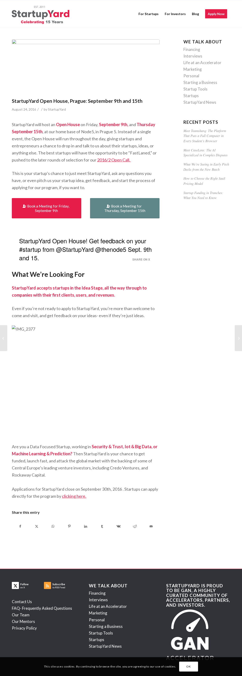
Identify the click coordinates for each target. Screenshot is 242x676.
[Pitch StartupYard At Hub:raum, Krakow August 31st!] (3, 338)
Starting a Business (200, 82)
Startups (191, 95)
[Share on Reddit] (135, 526)
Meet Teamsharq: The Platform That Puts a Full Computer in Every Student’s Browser (204, 136)
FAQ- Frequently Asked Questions (42, 608)
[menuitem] (148, 14)
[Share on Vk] (118, 526)
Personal (191, 75)
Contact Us (22, 601)
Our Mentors (23, 621)
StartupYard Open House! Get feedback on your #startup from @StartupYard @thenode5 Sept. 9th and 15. (85, 249)
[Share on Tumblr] (102, 526)
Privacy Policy (24, 628)
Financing (191, 49)
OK (188, 666)
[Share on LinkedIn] (86, 526)
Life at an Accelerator (202, 62)
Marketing (192, 69)
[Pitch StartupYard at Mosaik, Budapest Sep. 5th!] (238, 338)
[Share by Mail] (151, 526)
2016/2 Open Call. (114, 159)
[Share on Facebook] (20, 526)
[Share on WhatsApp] (53, 526)
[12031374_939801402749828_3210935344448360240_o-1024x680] (86, 67)
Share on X (141, 259)
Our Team (21, 614)
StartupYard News (199, 102)
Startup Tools (195, 89)
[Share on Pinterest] (69, 526)
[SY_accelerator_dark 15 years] (42, 14)
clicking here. (74, 496)
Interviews (192, 56)
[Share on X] (37, 526)
